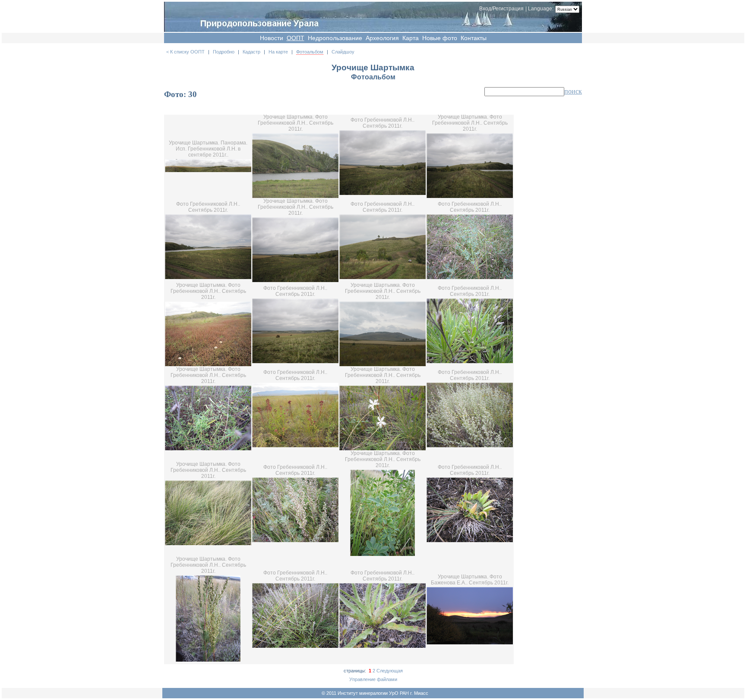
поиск (573, 91)
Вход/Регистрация (501, 9)
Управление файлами (373, 679)
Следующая (389, 670)
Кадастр (251, 51)
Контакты (474, 38)
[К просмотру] (208, 170)
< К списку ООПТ (185, 51)
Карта (410, 38)
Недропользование (335, 38)
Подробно (223, 51)
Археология (382, 38)
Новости (271, 38)
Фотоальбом (309, 51)
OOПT (295, 38)
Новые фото (439, 38)
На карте (278, 51)
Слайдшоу (343, 51)
